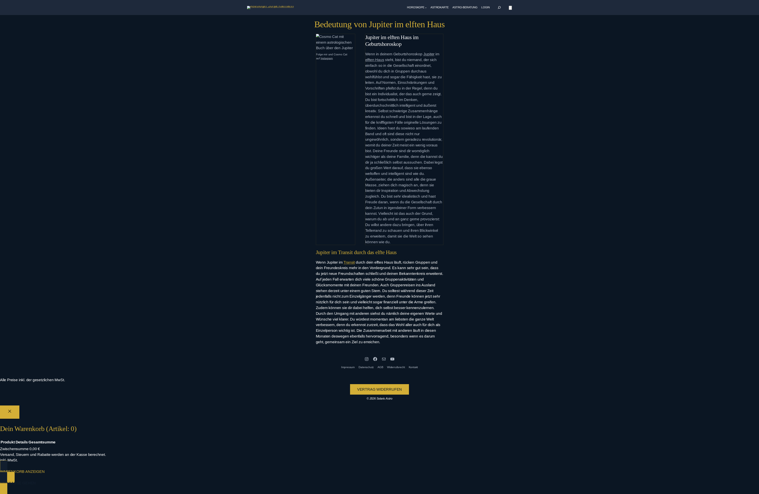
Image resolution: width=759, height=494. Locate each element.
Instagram (327, 58)
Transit (349, 262)
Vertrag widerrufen (379, 389)
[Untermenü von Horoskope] (426, 7)
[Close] (9, 412)
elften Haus (374, 60)
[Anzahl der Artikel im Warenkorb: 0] (510, 8)
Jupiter (429, 54)
